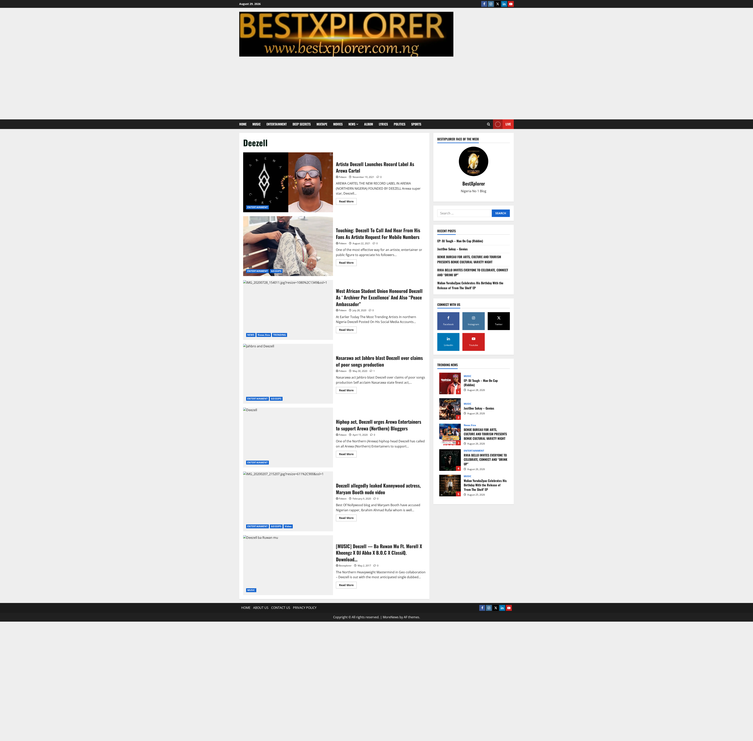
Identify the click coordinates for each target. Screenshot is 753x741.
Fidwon (342, 177)
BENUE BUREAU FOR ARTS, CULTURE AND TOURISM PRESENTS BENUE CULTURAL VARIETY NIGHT (469, 259)
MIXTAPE (321, 124)
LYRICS (383, 124)
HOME (242, 124)
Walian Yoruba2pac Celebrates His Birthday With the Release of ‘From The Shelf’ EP (470, 285)
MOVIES (338, 124)
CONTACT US (280, 608)
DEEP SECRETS (302, 124)
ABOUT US (260, 608)
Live (508, 124)
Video (288, 526)
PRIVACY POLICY (304, 608)
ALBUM (368, 124)
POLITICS (399, 124)
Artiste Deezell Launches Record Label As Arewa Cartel (288, 182)
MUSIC (256, 124)
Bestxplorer (345, 565)
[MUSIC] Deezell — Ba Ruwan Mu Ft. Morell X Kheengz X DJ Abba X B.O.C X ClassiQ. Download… (288, 565)
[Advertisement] (376, 86)
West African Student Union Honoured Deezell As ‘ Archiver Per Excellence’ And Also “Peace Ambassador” (288, 310)
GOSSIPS (276, 271)
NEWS (351, 124)
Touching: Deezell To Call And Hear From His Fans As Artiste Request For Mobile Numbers (288, 246)
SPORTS (416, 124)
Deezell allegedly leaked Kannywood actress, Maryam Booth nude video (288, 501)
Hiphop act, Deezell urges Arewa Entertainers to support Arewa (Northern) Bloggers (288, 437)
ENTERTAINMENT (276, 124)
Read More (348, 202)
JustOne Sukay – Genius (452, 249)
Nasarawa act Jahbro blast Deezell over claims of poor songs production (288, 374)
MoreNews (391, 617)
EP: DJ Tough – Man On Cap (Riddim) (460, 241)
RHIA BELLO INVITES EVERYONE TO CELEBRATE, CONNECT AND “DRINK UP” (450, 460)
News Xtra (264, 335)
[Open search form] (488, 124)
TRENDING (279, 335)
